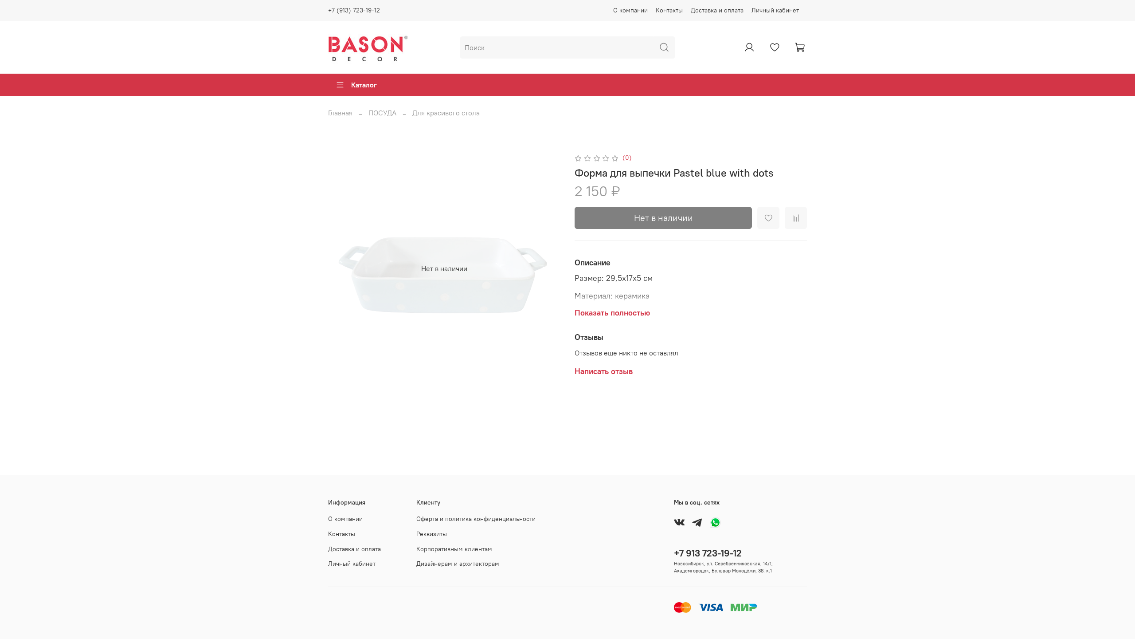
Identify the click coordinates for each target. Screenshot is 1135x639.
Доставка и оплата (717, 10)
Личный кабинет (775, 10)
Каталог (364, 84)
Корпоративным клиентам (454, 549)
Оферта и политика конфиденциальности (476, 519)
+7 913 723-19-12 (708, 553)
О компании (630, 10)
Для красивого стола (446, 112)
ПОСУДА (382, 112)
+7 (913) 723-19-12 (354, 10)
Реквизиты (431, 534)
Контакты (669, 10)
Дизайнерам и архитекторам (457, 564)
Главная (340, 112)
